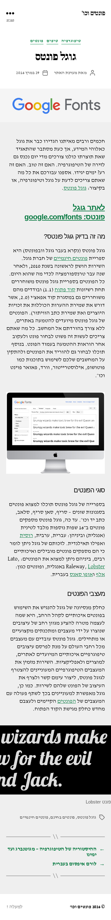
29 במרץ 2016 (27, 72)
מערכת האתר (65, 72)
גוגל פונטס (75, 188)
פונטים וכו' (93, 13)
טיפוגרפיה (71, 41)
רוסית (26, 535)
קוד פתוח (65, 290)
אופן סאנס (81, 574)
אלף (100, 574)
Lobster (96, 567)
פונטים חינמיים (71, 258)
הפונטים (66, 701)
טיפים (52, 41)
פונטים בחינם (62, 817)
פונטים (36, 41)
